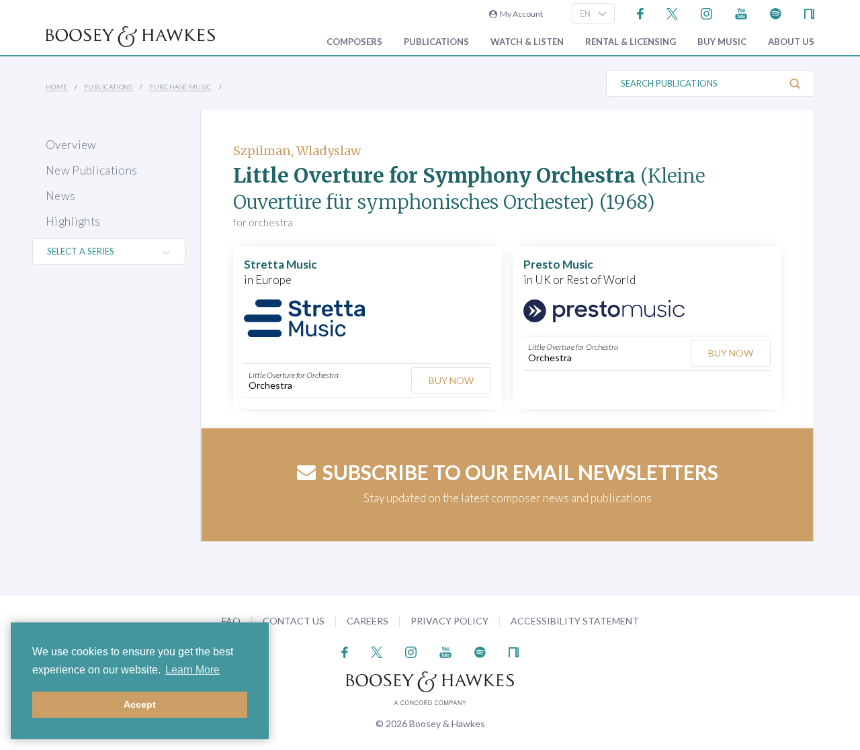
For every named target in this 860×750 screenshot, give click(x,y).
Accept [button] (140, 704)
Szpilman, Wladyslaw (297, 150)
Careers (367, 620)
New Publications (91, 170)
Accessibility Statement (575, 620)
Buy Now (451, 380)
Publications (436, 42)
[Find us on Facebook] (640, 12)
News (60, 196)
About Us (791, 42)
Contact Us (294, 620)
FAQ (231, 620)
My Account (520, 14)
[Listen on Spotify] (775, 12)
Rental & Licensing (630, 42)
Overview (71, 145)
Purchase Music (180, 87)
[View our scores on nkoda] (809, 12)
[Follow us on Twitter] (672, 12)
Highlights (73, 221)
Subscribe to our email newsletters (520, 472)
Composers (354, 42)
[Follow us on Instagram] (706, 12)
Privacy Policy (449, 620)
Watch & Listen (527, 42)
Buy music (721, 42)
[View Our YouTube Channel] (741, 12)
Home (57, 87)
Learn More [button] (192, 669)
